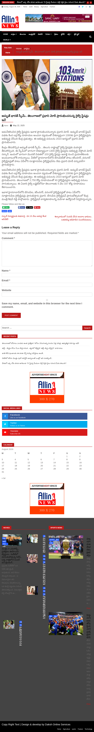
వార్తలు (13, 34)
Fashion (52, 7)
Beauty (36, 7)
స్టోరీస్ (63, 34)
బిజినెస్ (40, 34)
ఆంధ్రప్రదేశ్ (32, 34)
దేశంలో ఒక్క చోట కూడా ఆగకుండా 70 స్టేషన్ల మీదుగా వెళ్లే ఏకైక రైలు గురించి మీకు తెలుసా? (51, 2)
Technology (88, 729)
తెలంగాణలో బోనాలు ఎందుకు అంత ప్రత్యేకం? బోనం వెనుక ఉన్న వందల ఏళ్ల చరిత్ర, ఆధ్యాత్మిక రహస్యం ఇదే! (40, 343)
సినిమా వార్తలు (4, 544)
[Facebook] (79, 7)
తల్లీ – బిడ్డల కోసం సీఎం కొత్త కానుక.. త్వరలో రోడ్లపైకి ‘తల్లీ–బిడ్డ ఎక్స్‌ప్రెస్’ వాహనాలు (32, 348)
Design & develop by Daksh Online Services (45, 724)
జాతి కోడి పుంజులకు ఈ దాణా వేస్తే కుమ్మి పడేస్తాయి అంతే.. (23, 353)
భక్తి (69, 34)
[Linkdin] (90, 7)
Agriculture (44, 7)
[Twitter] (83, 7)
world (30, 7)
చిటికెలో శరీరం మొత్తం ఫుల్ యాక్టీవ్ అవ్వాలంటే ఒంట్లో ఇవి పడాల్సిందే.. (27, 358)
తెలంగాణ (23, 34)
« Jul (3, 478)
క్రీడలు (56, 34)
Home (25, 7)
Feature (80, 729)
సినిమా (48, 34)
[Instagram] (86, 7)
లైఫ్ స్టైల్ (76, 34)
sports (52, 539)
